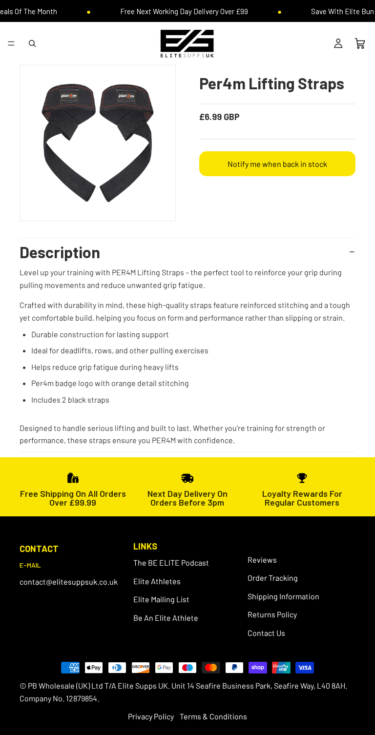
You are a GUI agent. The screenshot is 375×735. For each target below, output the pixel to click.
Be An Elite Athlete (165, 617)
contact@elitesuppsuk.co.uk (69, 581)
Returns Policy (272, 614)
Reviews (262, 559)
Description (60, 252)
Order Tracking (273, 577)
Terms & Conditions (213, 716)
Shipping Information (283, 596)
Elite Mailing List (161, 599)
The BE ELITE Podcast (171, 562)
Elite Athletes (157, 581)
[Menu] (11, 43)
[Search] (32, 43)
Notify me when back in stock (277, 163)
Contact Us (266, 632)
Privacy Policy (151, 716)
